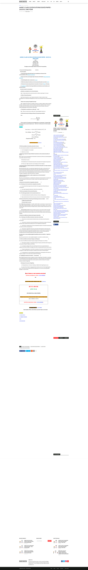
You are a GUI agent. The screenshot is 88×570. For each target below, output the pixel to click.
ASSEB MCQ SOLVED (56, 182)
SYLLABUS (55, 195)
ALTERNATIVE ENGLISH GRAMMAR (59, 177)
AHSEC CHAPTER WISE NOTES (58, 146)
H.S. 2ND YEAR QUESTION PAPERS (59, 137)
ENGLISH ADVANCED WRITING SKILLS (59, 189)
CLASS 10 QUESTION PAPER (58, 145)
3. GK (20, 318)
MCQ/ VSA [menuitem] (43, 1)
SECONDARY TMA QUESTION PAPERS (59, 185)
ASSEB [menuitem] (38, 1)
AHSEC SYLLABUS (56, 204)
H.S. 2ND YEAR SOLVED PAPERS (58, 139)
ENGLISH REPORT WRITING (57, 207)
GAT (54, 198)
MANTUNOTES (28, 568)
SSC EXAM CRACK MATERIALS (58, 197)
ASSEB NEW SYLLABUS (57, 164)
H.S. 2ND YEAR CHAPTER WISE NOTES (59, 147)
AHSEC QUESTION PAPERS (57, 135)
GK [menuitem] (47, 1)
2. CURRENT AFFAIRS (23, 316)
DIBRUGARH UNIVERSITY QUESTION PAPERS (60, 152)
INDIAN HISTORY (56, 161)
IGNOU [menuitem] (57, 1)
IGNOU (54, 138)
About (54, 568)
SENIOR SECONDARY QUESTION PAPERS (60, 155)
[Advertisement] (35, 20)
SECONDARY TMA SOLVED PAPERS (59, 186)
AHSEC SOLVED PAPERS (25, 5)
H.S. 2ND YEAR (43, 346)
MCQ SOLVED (55, 156)
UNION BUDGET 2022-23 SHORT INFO (59, 217)
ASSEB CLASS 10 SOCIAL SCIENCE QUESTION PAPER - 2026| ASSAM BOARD (29, 541)
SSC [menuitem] (51, 1)
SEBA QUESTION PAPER (57, 149)
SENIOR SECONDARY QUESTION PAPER (60, 214)
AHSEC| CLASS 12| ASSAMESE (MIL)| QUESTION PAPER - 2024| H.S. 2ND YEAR (63, 546)
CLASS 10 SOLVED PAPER (57, 157)
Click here (39, 142)
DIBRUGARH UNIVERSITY (57, 151)
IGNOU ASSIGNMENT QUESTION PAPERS (60, 165)
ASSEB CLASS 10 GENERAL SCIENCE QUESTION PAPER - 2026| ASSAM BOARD (29, 551)
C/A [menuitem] (54, 1)
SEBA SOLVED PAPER (56, 160)
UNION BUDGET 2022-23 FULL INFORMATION (61, 201)
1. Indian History (22, 314)
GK (53, 174)
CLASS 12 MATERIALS (56, 173)
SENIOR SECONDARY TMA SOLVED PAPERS (60, 170)
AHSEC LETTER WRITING (57, 203)
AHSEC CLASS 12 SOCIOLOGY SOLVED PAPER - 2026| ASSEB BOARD (60, 129)
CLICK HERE (40, 302)
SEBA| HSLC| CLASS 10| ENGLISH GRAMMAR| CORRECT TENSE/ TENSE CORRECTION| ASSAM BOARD (63, 552)
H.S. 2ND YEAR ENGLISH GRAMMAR (59, 175)
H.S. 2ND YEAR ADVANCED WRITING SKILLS (60, 199)
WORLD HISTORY (56, 218)
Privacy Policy (67, 568)
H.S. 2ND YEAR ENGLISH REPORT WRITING (60, 211)
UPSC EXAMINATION (56, 196)
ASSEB (54, 154)
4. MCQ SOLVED (22, 320)
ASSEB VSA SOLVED (56, 183)
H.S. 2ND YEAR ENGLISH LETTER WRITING (60, 210)
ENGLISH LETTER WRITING (57, 206)
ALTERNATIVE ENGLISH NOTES (58, 181)
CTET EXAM (55, 188)
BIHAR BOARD (55, 184)
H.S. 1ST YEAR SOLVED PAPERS (58, 143)
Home (20, 5)
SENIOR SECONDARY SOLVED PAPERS (59, 162)
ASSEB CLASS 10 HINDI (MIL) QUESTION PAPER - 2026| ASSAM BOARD (29, 546)
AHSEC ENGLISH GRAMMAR (58, 172)
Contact (58, 568)
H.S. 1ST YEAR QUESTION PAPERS (58, 140)
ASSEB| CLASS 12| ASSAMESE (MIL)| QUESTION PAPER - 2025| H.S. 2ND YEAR (63, 541)
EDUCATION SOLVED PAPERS (35, 346)
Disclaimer (61, 568)
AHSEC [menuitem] (34, 1)
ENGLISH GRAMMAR (56, 163)
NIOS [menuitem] (61, 1)
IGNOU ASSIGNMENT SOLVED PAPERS (59, 166)
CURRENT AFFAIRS (56, 158)
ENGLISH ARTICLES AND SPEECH (58, 205)
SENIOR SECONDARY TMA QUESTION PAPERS (61, 168)
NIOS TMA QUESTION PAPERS (58, 159)
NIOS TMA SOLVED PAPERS (57, 167)
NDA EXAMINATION (56, 192)
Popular (61, 337)
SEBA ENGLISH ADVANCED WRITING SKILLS (60, 193)
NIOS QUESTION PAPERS (57, 148)
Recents (66, 337)
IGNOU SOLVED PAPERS (57, 144)
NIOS (54, 141)
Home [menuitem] (30, 1)
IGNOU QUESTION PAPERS (57, 142)
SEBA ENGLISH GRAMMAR (57, 180)
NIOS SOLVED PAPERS (57, 150)
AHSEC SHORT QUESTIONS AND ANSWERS (60, 187)
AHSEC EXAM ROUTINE (57, 176)
